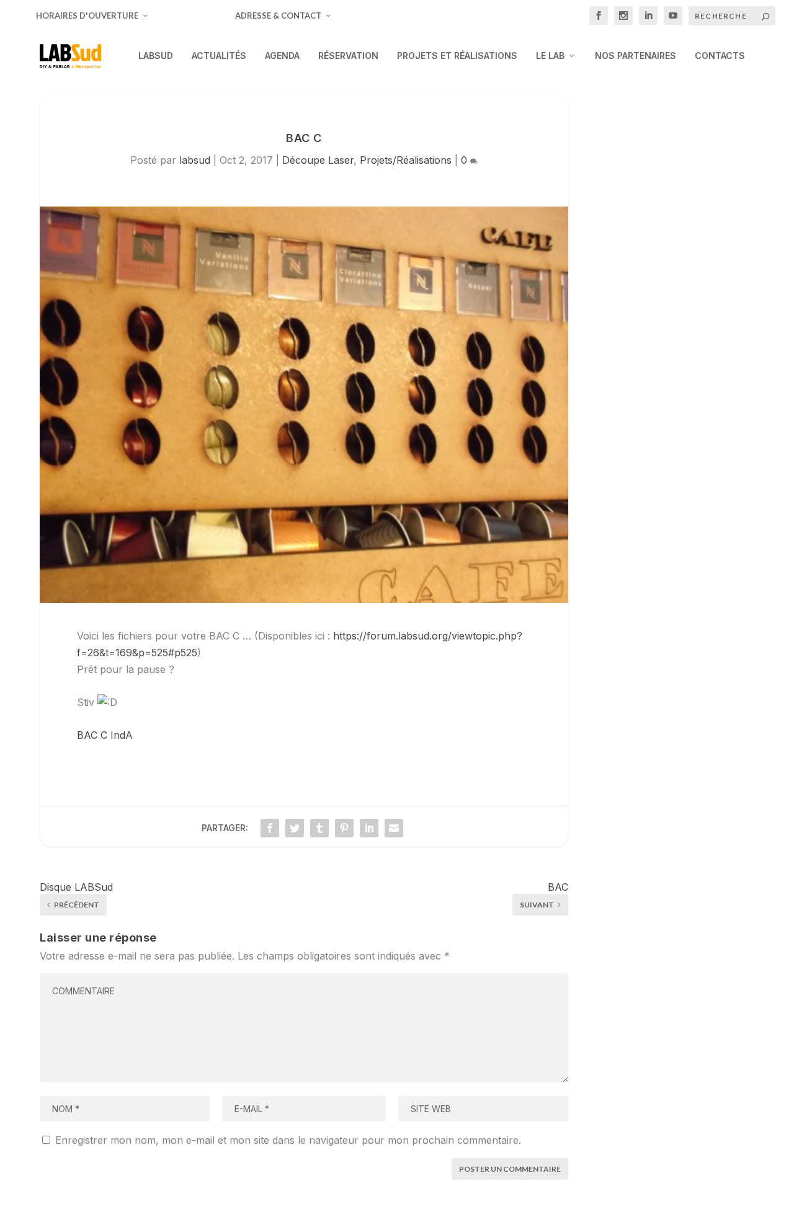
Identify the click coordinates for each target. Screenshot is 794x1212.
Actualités (219, 56)
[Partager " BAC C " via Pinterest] (344, 828)
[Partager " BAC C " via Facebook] (269, 828)
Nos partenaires (635, 56)
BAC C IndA (105, 735)
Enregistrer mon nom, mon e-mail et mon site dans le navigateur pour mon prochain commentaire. (288, 1140)
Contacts (720, 56)
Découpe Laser (318, 160)
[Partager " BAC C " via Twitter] (294, 828)
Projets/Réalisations (406, 160)
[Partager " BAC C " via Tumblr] (319, 828)
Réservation (348, 56)
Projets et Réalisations (457, 56)
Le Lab (550, 56)
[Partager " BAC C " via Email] (393, 828)
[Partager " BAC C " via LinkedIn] (369, 828)
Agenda (282, 56)
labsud (194, 160)
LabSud (155, 56)
